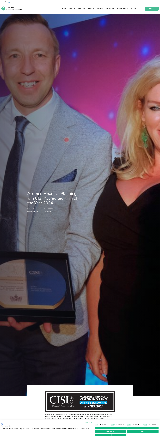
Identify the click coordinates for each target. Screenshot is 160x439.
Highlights (47, 211)
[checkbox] (96, 425)
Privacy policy (88, 422)
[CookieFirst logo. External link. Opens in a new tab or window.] (2, 424)
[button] (142, 8)
